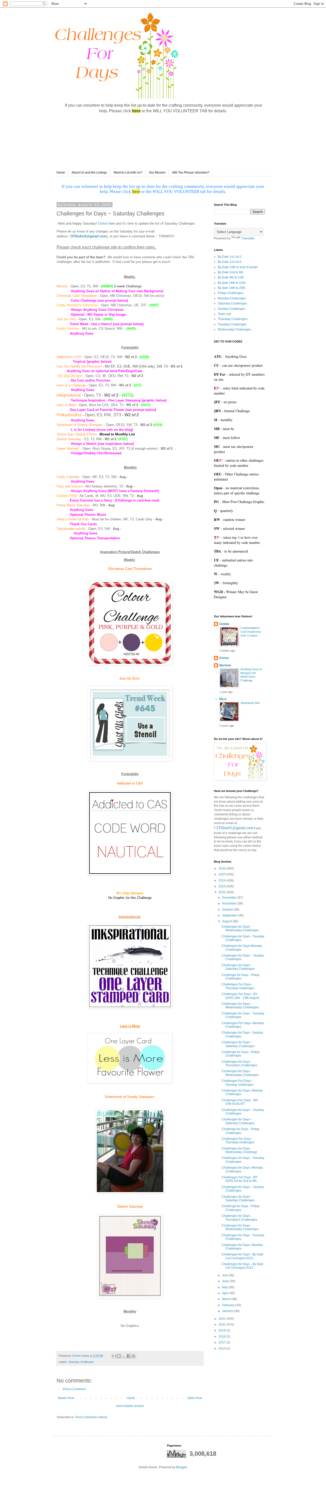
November (229, 903)
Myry (223, 699)
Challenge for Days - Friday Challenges (241, 976)
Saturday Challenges (81, 1361)
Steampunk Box (250, 702)
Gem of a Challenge (71, 385)
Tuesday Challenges (232, 324)
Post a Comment (74, 1389)
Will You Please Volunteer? (191, 172)
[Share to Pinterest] (133, 1356)
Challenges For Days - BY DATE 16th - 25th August (240, 995)
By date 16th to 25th (231, 288)
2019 (222, 1330)
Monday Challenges (232, 298)
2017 (222, 1342)
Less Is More (66, 405)
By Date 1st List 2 (230, 262)
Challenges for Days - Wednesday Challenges (240, 928)
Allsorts (62, 286)
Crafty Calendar (68, 477)
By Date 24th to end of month (238, 267)
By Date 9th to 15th (231, 277)
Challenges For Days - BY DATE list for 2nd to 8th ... (241, 1179)
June (226, 1281)
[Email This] (114, 1356)
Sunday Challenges (231, 309)
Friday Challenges (230, 293)
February (228, 1305)
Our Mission (157, 172)
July (225, 1275)
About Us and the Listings (89, 172)
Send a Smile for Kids (73, 519)
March (227, 1299)
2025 (222, 874)
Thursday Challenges (233, 319)
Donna (224, 658)
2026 (222, 868)
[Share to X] (123, 1356)
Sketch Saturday (69, 439)
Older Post (194, 1398)
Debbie (224, 624)
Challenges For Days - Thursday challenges (238, 986)
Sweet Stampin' (68, 448)
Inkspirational (69, 395)
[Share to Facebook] (128, 1356)
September (230, 915)
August (227, 921)
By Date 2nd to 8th (230, 272)
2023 (222, 886)
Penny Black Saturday (73, 505)
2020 (222, 1324)
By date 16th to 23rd (232, 283)
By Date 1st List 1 (230, 257)
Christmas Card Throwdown (77, 296)
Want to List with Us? (128, 172)
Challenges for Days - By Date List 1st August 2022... (242, 1256)
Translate (247, 238)
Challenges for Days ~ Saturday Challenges (238, 967)
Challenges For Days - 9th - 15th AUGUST (241, 1102)
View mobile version (130, 1406)
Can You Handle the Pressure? (79, 366)
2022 (222, 892)
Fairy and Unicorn (70, 486)
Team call (224, 314)
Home (61, 172)
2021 (222, 1318)
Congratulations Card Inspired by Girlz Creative (250, 631)
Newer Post (66, 1398)
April (225, 1293)
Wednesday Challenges (234, 329)
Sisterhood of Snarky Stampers (80, 425)
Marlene (225, 665)
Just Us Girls (66, 319)
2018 (222, 1336)
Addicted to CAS (69, 357)
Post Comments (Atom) (91, 1417)
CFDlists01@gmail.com (233, 828)
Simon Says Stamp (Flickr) (77, 434)
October (228, 909)
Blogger (181, 1467)
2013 (222, 1348)
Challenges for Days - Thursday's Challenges (239, 1063)
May (225, 1287)
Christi (102, 223)
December (229, 897)
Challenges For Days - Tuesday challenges (237, 1082)
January (228, 1311)
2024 (222, 880)
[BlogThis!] (118, 1356)
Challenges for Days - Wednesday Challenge (239, 1150)
